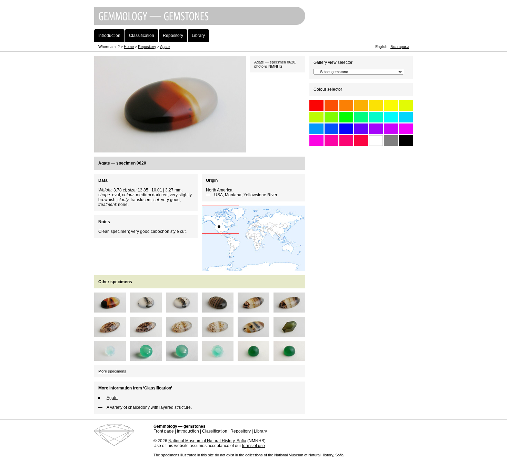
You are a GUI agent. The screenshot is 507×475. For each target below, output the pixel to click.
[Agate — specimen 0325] (220, 334)
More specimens (112, 371)
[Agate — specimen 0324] (184, 334)
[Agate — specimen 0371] (256, 310)
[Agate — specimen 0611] (256, 334)
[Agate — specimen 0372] (291, 310)
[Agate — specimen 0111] (148, 358)
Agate (165, 46)
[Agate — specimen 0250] (220, 358)
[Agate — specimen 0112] (184, 358)
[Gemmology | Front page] (253, 26)
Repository (147, 46)
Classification (214, 431)
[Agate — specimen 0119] (148, 310)
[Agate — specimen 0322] (291, 358)
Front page (163, 431)
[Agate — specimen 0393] (148, 334)
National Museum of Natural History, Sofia (207, 440)
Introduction (188, 431)
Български (399, 46)
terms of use (253, 445)
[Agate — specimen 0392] (112, 334)
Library (260, 431)
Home (129, 46)
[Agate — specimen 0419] (112, 358)
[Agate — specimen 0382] (220, 310)
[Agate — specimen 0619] (112, 310)
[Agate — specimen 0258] (291, 334)
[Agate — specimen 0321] (256, 358)
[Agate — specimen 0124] (184, 310)
